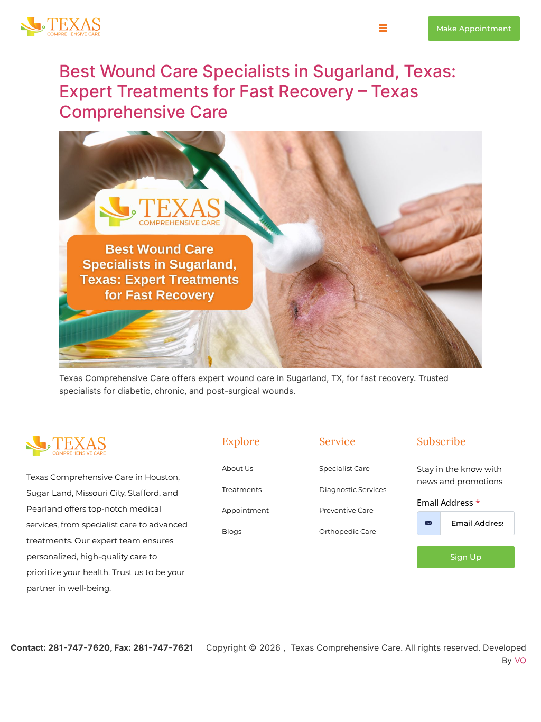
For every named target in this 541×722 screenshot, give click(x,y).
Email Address (448, 502)
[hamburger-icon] (383, 28)
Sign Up (465, 557)
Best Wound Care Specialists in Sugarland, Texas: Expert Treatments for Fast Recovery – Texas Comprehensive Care (257, 91)
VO (520, 660)
